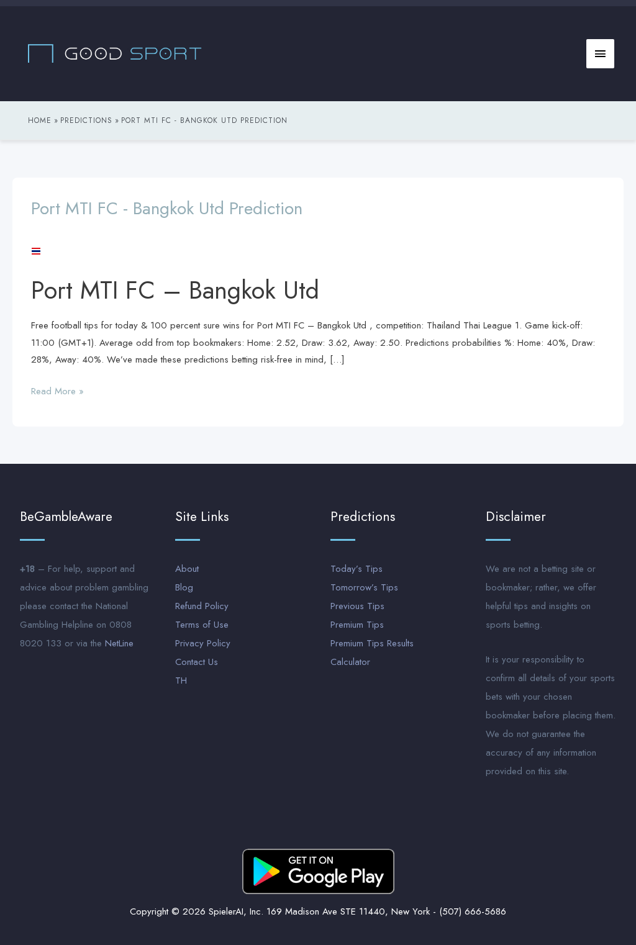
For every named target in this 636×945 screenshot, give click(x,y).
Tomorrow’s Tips (364, 587)
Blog (184, 587)
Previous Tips (357, 606)
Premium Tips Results (372, 643)
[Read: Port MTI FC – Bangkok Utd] (36, 250)
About (187, 569)
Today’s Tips (356, 569)
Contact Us (196, 662)
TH (181, 680)
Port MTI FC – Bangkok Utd (175, 290)
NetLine (119, 643)
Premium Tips (357, 624)
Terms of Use (202, 624)
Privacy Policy (202, 643)
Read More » (57, 390)
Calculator (350, 662)
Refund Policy (202, 606)
